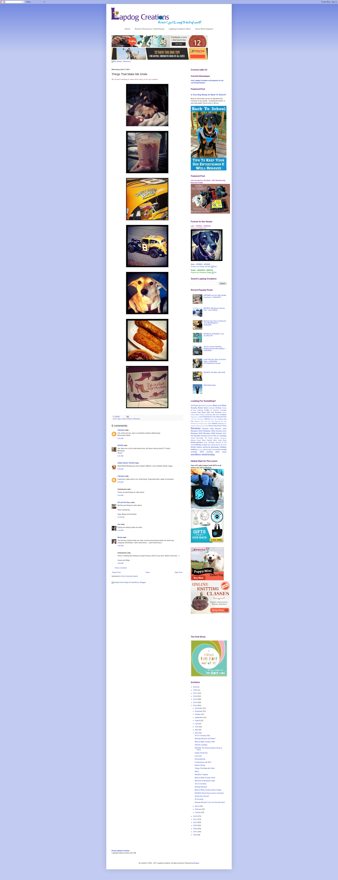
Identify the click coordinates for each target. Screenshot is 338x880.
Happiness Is (195, 417)
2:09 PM (120, 530)
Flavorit (224, 412)
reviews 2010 (197, 452)
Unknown (121, 430)
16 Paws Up (196, 405)
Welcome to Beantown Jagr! (205, 781)
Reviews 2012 (197, 431)
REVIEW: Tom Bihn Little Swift (214, 372)
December (199, 708)
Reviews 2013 (209, 431)
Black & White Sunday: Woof (205, 778)
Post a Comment (121, 568)
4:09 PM (120, 563)
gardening (206, 447)
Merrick (207, 419)
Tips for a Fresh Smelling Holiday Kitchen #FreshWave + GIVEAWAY (215, 348)
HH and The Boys (124, 502)
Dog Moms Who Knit (206, 412)
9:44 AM (120, 495)
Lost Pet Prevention (197, 419)
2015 (195, 699)
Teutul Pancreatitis (197, 438)
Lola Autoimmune (205, 417)
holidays (223, 447)
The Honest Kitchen (212, 438)
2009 (195, 825)
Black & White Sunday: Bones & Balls (208, 790)
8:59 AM (120, 482)
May (196, 730)
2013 (195, 705)
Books (200, 408)
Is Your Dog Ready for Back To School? (208, 95)
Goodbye (223, 415)
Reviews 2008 (208, 429)
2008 (195, 829)
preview (218, 449)
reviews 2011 (213, 452)
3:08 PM (120, 546)
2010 (195, 822)
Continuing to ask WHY (203, 762)
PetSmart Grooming (202, 426)
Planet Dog (212, 426)
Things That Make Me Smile (205, 768)
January (198, 812)
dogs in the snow (221, 445)
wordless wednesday (133, 419)
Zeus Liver (217, 440)
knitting (194, 449)
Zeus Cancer (207, 440)
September (199, 717)
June (197, 727)
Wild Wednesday (210, 385)
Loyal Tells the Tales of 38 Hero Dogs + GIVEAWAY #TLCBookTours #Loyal (215, 361)
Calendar (212, 408)
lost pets (199, 449)
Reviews (196, 428)
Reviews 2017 (221, 433)
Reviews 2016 (209, 433)
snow (224, 452)
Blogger (196, 863)
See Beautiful (195, 436)
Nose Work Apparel (204, 29)
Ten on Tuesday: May (202, 736)
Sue (119, 524)
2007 (195, 832)
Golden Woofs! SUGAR (126, 463)
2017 (195, 693)
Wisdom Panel (196, 440)
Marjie (120, 537)
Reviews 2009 (220, 429)
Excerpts (218, 412)
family (193, 447)
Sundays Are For (207, 436)
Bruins (206, 408)
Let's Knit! (198, 756)
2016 (195, 696)
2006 (195, 835)
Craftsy (206, 410)
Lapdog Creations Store (180, 29)
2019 (195, 687)
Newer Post (116, 572)
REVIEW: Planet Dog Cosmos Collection (209, 793)
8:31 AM (120, 438)
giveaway (215, 447)
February (198, 809)
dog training (211, 445)
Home (127, 29)
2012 (195, 816)
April (197, 733)
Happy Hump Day (201, 753)
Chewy (218, 408)
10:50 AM (121, 517)
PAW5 (209, 423)
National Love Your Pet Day (204, 421)
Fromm (202, 414)
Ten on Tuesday (219, 436)
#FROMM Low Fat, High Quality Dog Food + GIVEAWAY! (215, 296)
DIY (211, 410)
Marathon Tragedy (201, 774)
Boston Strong (200, 765)
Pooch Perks (221, 426)
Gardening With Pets (212, 414)
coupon (204, 445)
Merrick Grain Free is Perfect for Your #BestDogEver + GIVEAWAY (215, 323)
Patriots (214, 423)
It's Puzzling (199, 799)
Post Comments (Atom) (129, 576)
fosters (199, 447)
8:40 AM (120, 456)
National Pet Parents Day (199, 423)
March (197, 806)
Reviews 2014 (221, 431)
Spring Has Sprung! (202, 796)
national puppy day (209, 449)
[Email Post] (127, 416)
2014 (195, 702)
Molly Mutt (214, 419)
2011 (195, 819)
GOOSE (120, 445)
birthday (198, 445)
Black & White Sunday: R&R (205, 742)
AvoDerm (209, 405)
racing (124, 419)
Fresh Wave (195, 414)
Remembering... (200, 759)
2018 (195, 690)
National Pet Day (221, 421)
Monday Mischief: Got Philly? (205, 739)
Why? (197, 771)
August (197, 720)
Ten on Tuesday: (201, 784)
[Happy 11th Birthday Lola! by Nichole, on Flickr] (206, 260)
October (198, 714)
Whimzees (223, 438)
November (199, 711)
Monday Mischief (201, 787)
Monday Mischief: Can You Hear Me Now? (210, 802)
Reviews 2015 (197, 433)
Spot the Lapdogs (201, 745)
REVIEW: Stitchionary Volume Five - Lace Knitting (214, 309)
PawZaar (221, 423)
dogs (119, 419)
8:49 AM (120, 469)
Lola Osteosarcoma (219, 417)
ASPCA (203, 405)
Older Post (178, 572)
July (196, 724)
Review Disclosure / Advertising (149, 29)
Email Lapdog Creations (121, 851)
